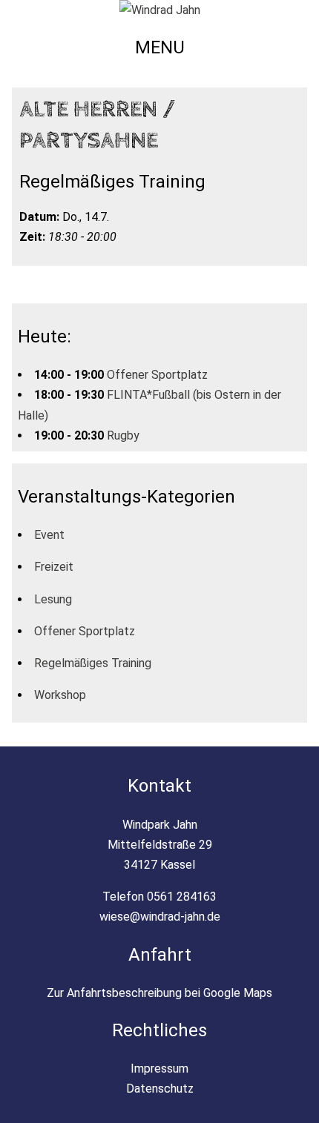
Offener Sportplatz (157, 375)
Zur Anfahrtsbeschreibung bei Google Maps (159, 993)
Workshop (60, 695)
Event (49, 535)
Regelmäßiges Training (92, 663)
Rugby (123, 435)
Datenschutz (160, 1088)
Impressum (159, 1068)
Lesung (53, 599)
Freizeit (53, 567)
